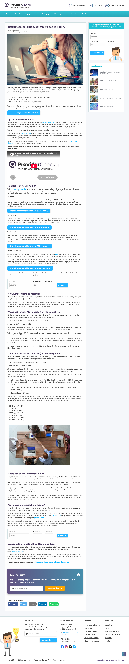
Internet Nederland (112, 631)
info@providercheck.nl (70, 632)
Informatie (73, 14)
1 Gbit (57, 254)
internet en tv (56, 515)
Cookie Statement (59, 660)
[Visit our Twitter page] (70, 647)
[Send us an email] (74, 647)
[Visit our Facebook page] (62, 647)
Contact (108, 641)
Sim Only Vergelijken (44, 14)
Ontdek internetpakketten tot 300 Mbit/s (28, 246)
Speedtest (108, 625)
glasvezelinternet (17, 551)
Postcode (12, 281)
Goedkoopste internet (92, 625)
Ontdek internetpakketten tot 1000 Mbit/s (28, 268)
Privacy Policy (47, 660)
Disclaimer (37, 660)
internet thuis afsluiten (19, 189)
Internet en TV (89, 628)
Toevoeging (48, 281)
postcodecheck (39, 517)
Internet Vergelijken (25, 14)
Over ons (108, 638)
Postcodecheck (11, 14)
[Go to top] (124, 654)
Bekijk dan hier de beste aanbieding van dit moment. (51, 562)
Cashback (85, 14)
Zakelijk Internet (90, 634)
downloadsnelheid (48, 122)
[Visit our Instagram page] (66, 647)
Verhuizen (108, 628)
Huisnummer (37, 281)
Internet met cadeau (91, 638)
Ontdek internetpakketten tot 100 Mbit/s (28, 227)
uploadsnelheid (25, 133)
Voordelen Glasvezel (112, 634)
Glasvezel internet (90, 631)
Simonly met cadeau (91, 641)
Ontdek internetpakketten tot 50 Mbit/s (27, 210)
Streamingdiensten (60, 14)
